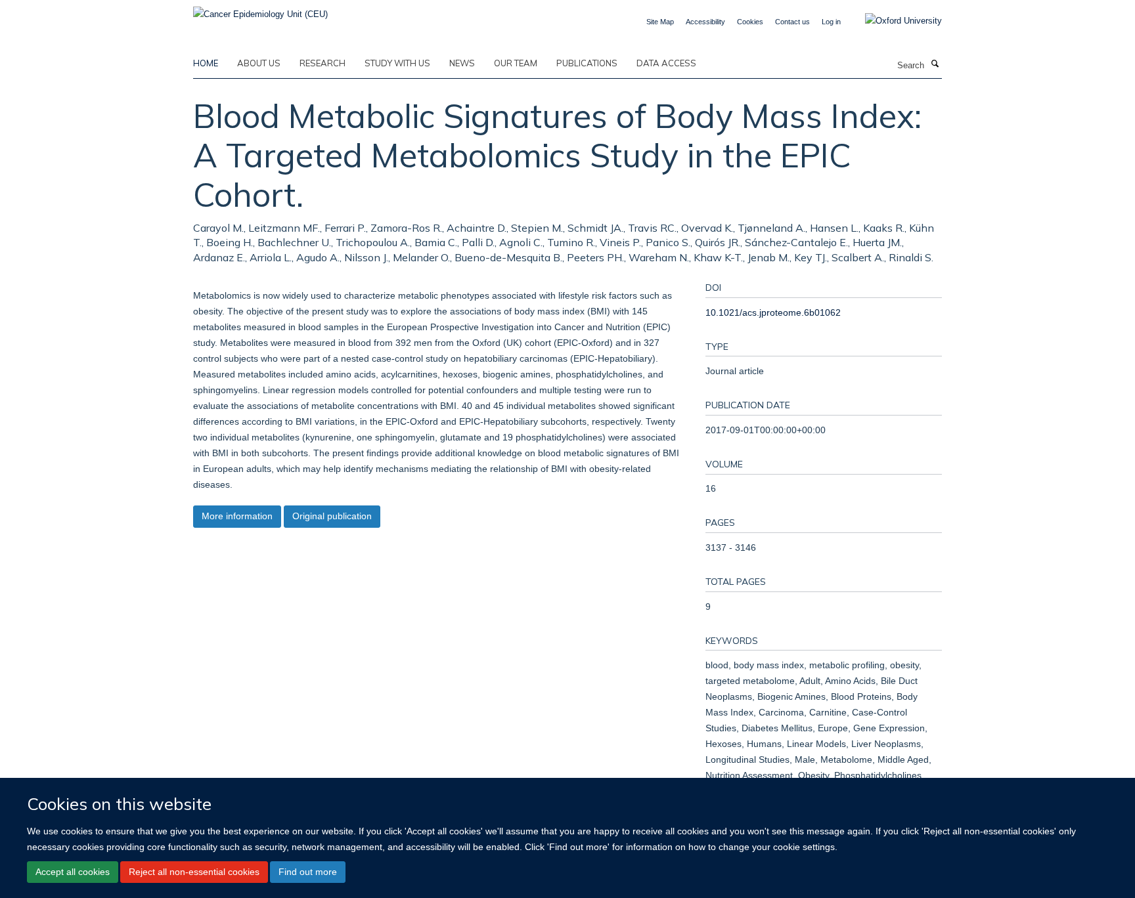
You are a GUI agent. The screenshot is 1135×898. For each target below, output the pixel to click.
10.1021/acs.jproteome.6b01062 (773, 312)
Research (322, 63)
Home (205, 63)
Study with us (397, 63)
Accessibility (705, 22)
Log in (831, 22)
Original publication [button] (332, 516)
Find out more (307, 871)
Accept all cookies (72, 871)
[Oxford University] (893, 21)
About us (258, 63)
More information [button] (237, 516)
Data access (666, 63)
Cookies (750, 22)
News (462, 63)
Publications (586, 63)
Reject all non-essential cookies (194, 871)
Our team (515, 63)
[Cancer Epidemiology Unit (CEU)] (260, 10)
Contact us (792, 22)
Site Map (660, 22)
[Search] (934, 64)
